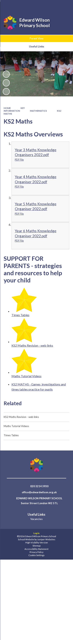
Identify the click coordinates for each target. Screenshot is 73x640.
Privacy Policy (36, 552)
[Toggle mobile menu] (65, 5)
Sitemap (36, 545)
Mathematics (38, 110)
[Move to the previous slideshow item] (6, 82)
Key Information (14, 109)
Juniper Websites (46, 539)
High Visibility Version (36, 542)
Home (7, 108)
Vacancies (36, 519)
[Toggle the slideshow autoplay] (6, 74)
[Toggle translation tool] (55, 5)
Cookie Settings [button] (36, 555)
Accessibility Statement (36, 549)
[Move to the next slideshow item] (6, 91)
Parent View (36, 38)
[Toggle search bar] (45, 5)
